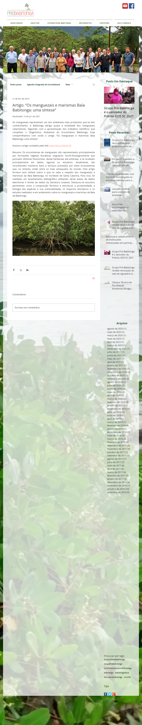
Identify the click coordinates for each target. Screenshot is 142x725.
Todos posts (15, 84)
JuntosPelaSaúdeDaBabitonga (117, 668)
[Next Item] (130, 95)
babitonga (108, 672)
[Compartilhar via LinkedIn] (27, 270)
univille (127, 677)
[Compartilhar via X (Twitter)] (20, 270)
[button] (93, 84)
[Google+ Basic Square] (114, 694)
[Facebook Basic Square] (105, 694)
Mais (68, 84)
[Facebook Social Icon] (131, 6)
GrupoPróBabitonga (113, 664)
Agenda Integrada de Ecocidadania (43, 84)
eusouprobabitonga (113, 677)
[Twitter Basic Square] (109, 694)
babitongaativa (122, 672)
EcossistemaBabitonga (114, 659)
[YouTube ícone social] (125, 6)
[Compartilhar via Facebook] (13, 270)
